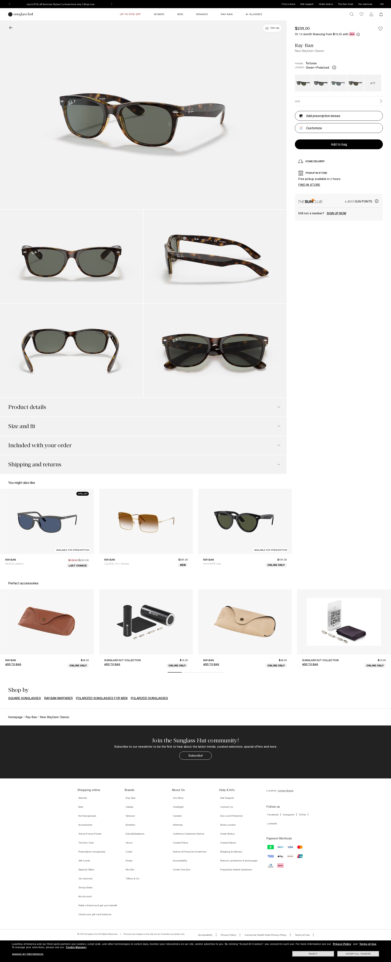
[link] (371, 14)
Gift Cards (84, 860)
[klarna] (280, 866)
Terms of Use (302, 934)
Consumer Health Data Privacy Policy (266, 934)
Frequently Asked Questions (236, 869)
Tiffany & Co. (133, 878)
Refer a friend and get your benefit (97, 905)
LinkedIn (272, 823)
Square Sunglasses (24, 698)
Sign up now (336, 213)
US (381, 3)
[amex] (270, 857)
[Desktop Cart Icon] (381, 14)
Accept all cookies (358, 954)
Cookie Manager (76, 947)
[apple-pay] (280, 857)
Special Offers (86, 869)
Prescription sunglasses (91, 851)
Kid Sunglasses (87, 815)
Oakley (129, 806)
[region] (339, 179)
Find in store (309, 184)
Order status (326, 3)
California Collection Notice (188, 833)
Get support (307, 3)
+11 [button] (372, 83)
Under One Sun (181, 869)
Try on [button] (274, 28)
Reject (313, 954)
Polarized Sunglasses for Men (101, 698)
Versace (130, 815)
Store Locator (228, 824)
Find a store (288, 3)
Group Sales (85, 887)
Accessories (85, 824)
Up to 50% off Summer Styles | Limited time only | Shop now (60, 4)
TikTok (302, 814)
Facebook (273, 814)
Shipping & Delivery (231, 851)
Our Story (178, 797)
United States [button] (285, 790)
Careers (177, 815)
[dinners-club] (270, 866)
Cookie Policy (180, 842)
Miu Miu (130, 869)
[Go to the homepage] (21, 14)
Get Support (227, 797)
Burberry (130, 824)
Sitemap (177, 824)
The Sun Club (345, 3)
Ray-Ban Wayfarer (58, 698)
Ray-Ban (304, 45)
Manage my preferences (28, 954)
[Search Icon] (352, 14)
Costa (129, 851)
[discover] (290, 857)
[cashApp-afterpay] (270, 848)
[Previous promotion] (9, 4)
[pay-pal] (280, 848)
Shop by (18, 690)
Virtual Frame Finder (89, 833)
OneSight (178, 806)
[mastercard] (300, 848)
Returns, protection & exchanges (238, 860)
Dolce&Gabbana (135, 833)
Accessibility (180, 860)
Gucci (129, 842)
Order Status (227, 833)
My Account (85, 896)
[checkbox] (380, 28)
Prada (129, 860)
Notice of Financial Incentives (189, 851)
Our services (365, 3)
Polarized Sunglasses (149, 698)
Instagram (288, 814)
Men (80, 806)
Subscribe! (195, 755)
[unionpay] (300, 857)
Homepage (15, 717)
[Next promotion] (111, 4)
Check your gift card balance (94, 914)
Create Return (228, 842)
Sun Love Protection (231, 815)
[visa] (290, 848)
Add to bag (13, 664)
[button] (10, 28)
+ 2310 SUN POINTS (359, 201)
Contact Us (226, 806)
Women (82, 797)
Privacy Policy (228, 934)
